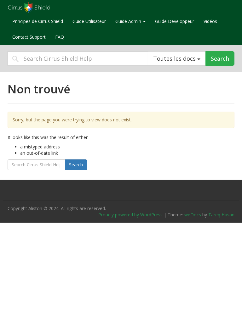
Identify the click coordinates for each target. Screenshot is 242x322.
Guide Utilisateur (89, 21)
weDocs (192, 215)
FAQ (59, 37)
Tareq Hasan (221, 215)
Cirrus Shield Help (47, 8)
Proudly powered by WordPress (130, 215)
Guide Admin (128, 21)
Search (220, 58)
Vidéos (210, 21)
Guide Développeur (174, 21)
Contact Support (29, 37)
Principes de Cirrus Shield (37, 21)
